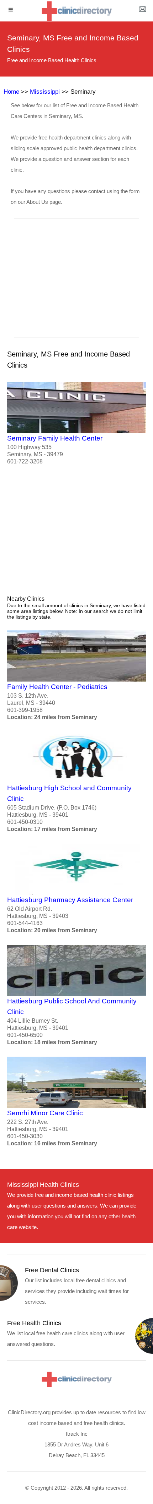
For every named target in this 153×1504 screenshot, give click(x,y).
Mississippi (45, 91)
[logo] (76, 11)
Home (11, 91)
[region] (76, 282)
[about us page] (142, 10)
